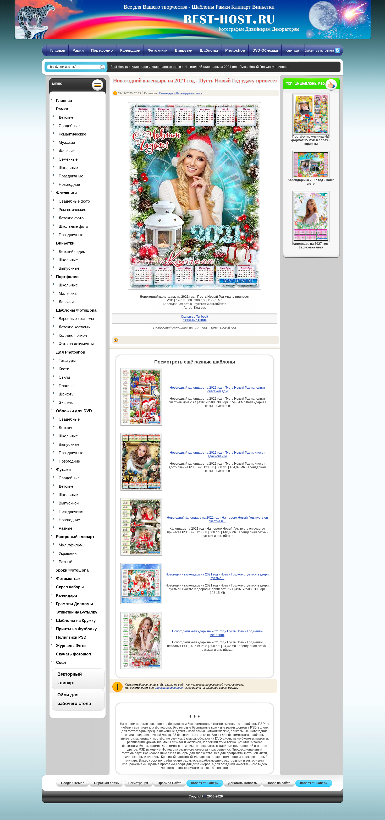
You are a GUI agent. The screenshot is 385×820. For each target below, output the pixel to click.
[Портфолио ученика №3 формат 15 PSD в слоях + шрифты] (311, 132)
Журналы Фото (71, 645)
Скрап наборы (70, 587)
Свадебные (69, 125)
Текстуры (67, 360)
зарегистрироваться (169, 687)
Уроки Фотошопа (72, 570)
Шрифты (66, 394)
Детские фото (71, 218)
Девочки (66, 302)
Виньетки (183, 50)
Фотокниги (158, 50)
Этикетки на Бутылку (76, 612)
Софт (61, 662)
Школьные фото (73, 226)
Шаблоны (209, 50)
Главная (57, 50)
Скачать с (194, 316)
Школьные (68, 167)
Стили (64, 377)
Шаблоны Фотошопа (76, 310)
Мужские (67, 142)
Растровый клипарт (75, 536)
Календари (130, 50)
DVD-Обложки (265, 50)
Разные (65, 528)
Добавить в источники (319, 50)
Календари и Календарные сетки (156, 67)
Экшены (66, 402)
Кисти (64, 369)
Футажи (63, 469)
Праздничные (71, 176)
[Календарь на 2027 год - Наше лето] (311, 176)
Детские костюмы (75, 327)
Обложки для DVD (74, 411)
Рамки (78, 50)
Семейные (68, 159)
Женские (67, 151)
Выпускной (69, 503)
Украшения (69, 553)
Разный (65, 562)
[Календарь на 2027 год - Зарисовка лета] (311, 239)
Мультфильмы (72, 545)
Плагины (66, 385)
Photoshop (235, 50)
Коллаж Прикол (73, 335)
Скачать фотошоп (73, 654)
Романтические (72, 134)
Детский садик (72, 251)
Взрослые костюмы (76, 318)
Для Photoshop (70, 352)
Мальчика (67, 293)
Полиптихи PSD (71, 637)
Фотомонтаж (68, 578)
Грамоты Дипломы (74, 603)
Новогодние (69, 184)
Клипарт (293, 50)
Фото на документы (76, 343)
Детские (66, 117)
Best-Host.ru (119, 67)
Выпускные (69, 268)
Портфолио (102, 50)
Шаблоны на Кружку (76, 620)
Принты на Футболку (76, 629)
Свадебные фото (74, 201)
